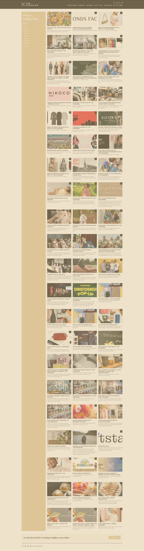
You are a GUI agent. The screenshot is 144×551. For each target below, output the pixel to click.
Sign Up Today (72, 278)
